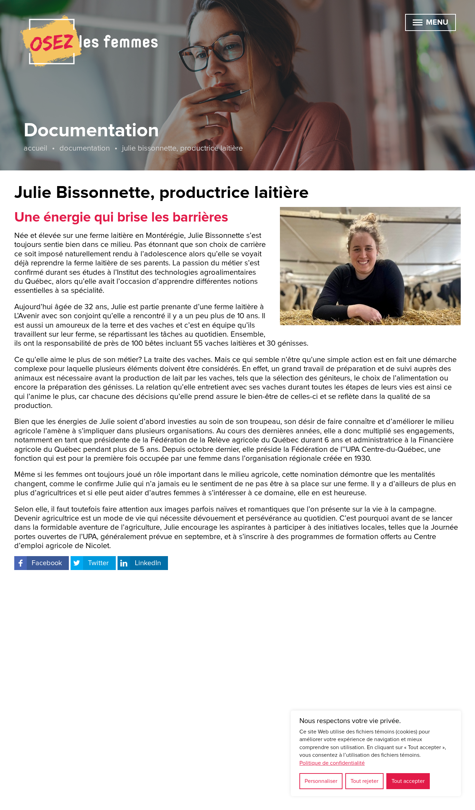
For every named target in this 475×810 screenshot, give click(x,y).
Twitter (98, 563)
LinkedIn (148, 563)
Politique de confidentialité (332, 763)
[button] (417, 22)
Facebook (47, 563)
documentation (84, 148)
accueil (35, 148)
